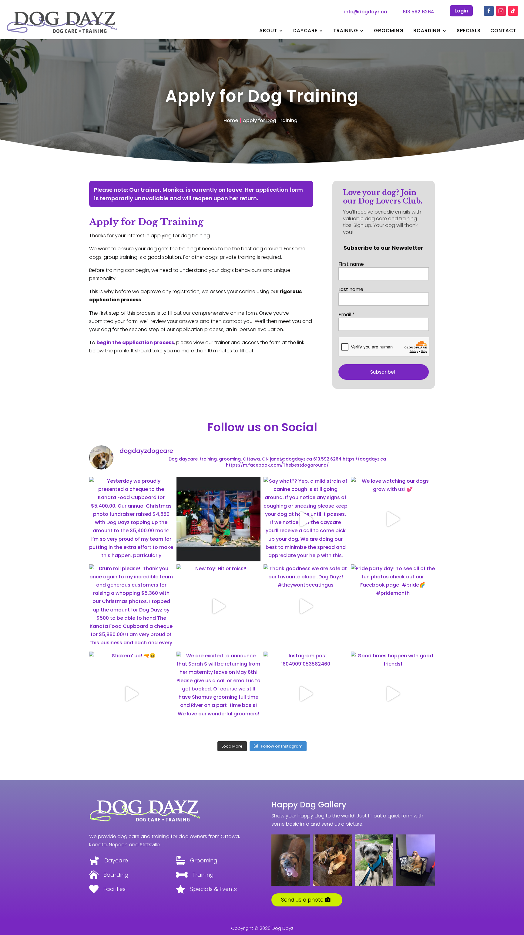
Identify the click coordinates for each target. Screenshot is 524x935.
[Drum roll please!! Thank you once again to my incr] (131, 606)
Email (346, 315)
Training (345, 31)
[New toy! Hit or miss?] (218, 606)
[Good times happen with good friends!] (393, 694)
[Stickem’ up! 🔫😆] (131, 694)
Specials (469, 31)
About (268, 31)
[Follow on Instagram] (501, 11)
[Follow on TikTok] (513, 11)
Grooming (389, 31)
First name (351, 264)
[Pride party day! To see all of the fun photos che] (393, 606)
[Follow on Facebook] (489, 11)
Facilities (114, 889)
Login (461, 10)
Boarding (427, 31)
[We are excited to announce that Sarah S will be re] (218, 694)
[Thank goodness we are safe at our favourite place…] (306, 606)
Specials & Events (213, 889)
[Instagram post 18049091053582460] (306, 694)
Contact (503, 31)
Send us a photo (302, 899)
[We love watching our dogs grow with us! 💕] (393, 519)
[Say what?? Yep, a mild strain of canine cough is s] (306, 519)
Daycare (305, 31)
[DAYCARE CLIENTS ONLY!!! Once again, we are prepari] (218, 519)
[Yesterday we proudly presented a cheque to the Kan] (131, 519)
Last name (350, 289)
